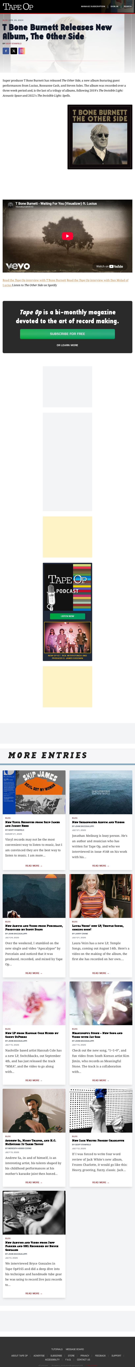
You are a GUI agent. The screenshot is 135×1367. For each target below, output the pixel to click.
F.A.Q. (68, 1359)
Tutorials (57, 1349)
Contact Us (83, 1359)
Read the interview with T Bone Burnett (34, 280)
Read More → (34, 866)
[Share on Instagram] (21, 51)
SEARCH (128, 6)
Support (116, 1356)
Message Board (75, 1349)
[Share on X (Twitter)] (14, 51)
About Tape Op (19, 1356)
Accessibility (52, 1359)
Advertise (39, 1356)
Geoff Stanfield (13, 44)
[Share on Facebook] (6, 51)
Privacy (85, 1356)
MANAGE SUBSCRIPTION (93, 6)
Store (71, 1356)
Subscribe (56, 1356)
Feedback (100, 1356)
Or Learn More (67, 345)
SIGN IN (114, 6)
